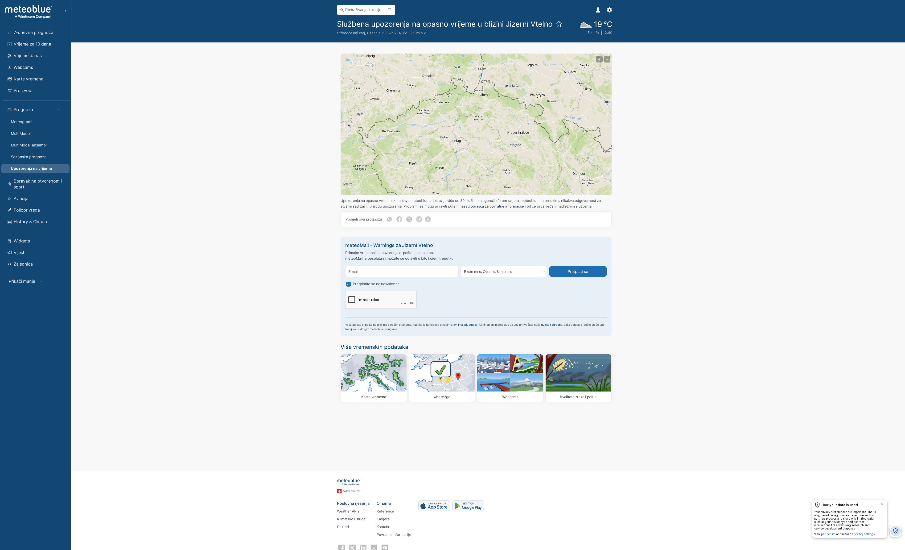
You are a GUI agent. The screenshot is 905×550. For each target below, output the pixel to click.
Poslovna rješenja (353, 503)
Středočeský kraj (351, 33)
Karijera (383, 519)
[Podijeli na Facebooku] (399, 219)
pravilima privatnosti (464, 324)
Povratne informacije (394, 534)
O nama (384, 503)
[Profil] (598, 9)
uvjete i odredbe (551, 324)
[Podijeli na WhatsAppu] (389, 219)
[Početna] (27, 12)
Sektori (343, 527)
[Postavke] (609, 9)
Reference (385, 511)
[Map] (476, 124)
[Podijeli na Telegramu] (419, 219)
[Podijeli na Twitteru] (409, 219)
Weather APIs (348, 511)
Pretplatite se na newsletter (376, 284)
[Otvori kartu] (389, 10)
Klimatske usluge (351, 519)
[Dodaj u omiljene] (558, 23)
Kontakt (383, 527)
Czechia (373, 33)
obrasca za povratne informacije (497, 206)
